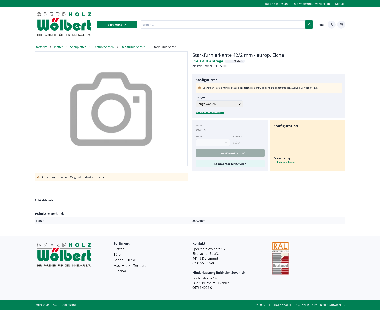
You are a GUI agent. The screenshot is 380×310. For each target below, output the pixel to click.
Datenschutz (70, 305)
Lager (199, 125)
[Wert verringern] (200, 143)
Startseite (41, 47)
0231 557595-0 (203, 263)
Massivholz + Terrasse (130, 265)
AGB (55, 305)
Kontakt (340, 4)
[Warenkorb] (341, 25)
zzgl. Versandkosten (284, 162)
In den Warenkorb (227, 153)
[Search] (309, 24)
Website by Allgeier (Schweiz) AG (323, 305)
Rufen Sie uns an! (277, 4)
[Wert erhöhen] (226, 143)
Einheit (237, 136)
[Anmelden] (332, 25)
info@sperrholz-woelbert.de (312, 4)
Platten (119, 249)
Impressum (42, 305)
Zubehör (120, 271)
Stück (199, 136)
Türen (118, 254)
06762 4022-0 (202, 287)
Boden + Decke (125, 260)
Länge (200, 97)
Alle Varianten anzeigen (210, 112)
